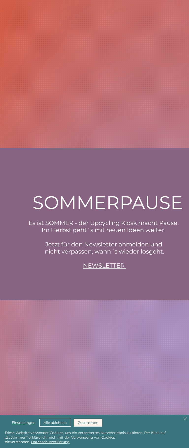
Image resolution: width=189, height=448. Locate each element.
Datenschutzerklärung (50, 442)
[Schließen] (185, 419)
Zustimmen (88, 422)
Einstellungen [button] (23, 422)
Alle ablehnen (55, 422)
